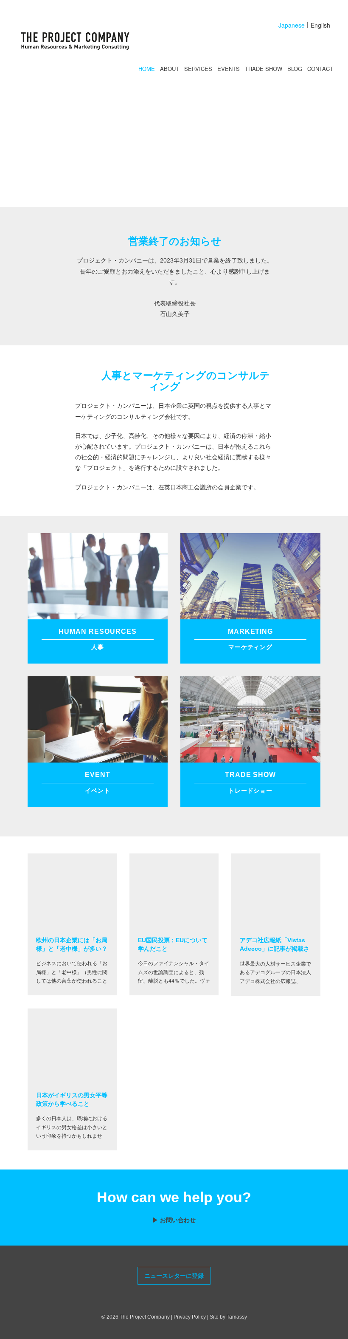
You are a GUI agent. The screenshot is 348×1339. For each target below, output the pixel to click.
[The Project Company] (85, 42)
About (169, 69)
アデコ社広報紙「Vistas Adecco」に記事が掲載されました (274, 948)
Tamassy (237, 1317)
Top (324, 1328)
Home (146, 69)
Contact (320, 69)
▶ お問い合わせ (174, 1220)
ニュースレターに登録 (174, 1275)
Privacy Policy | (192, 1317)
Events (228, 69)
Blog (294, 69)
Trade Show (263, 69)
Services (198, 69)
